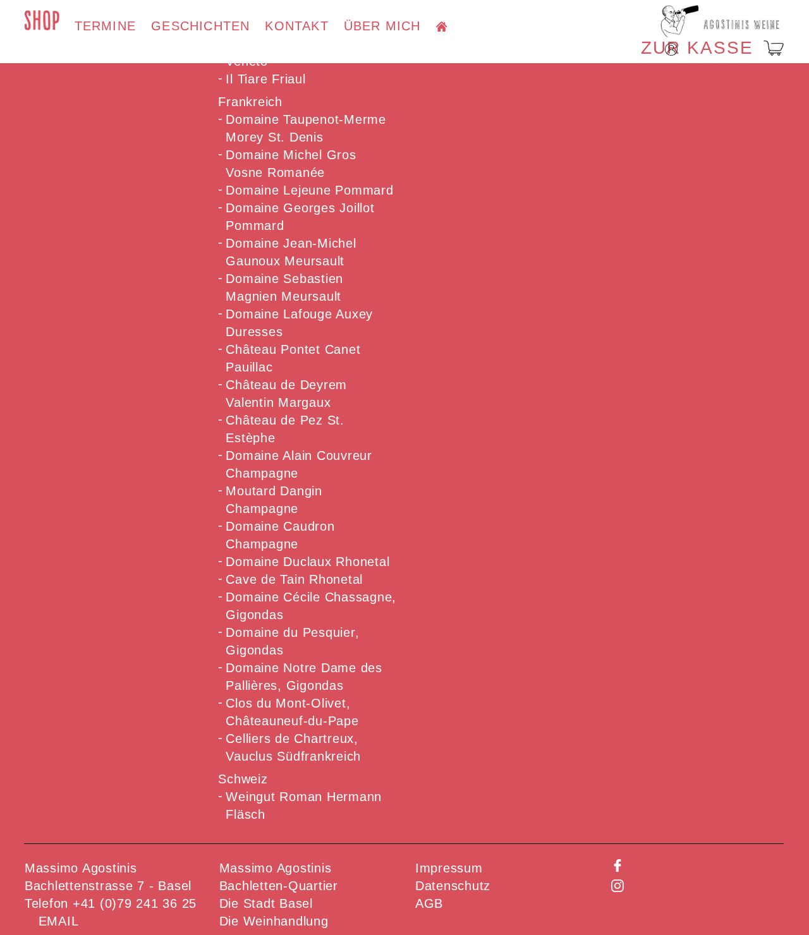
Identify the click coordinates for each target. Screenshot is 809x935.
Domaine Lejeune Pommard (309, 190)
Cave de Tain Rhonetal (294, 579)
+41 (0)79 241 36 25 (135, 903)
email (59, 921)
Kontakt (296, 26)
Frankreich (250, 102)
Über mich (382, 26)
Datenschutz (452, 886)
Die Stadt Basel (266, 903)
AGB (429, 903)
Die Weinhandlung (274, 921)
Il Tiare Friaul (265, 79)
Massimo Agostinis (275, 868)
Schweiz (242, 779)
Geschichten (200, 26)
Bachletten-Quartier (278, 886)
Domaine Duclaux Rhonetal (307, 562)
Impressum (449, 868)
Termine (105, 26)
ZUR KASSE (697, 47)
